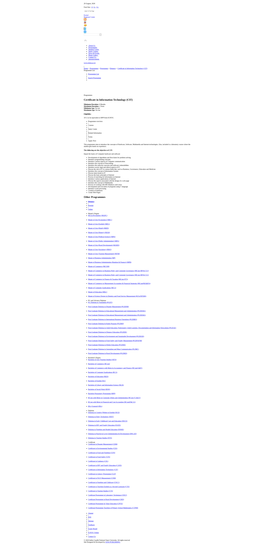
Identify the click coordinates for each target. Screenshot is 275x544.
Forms (90, 137)
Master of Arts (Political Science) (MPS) (101, 237)
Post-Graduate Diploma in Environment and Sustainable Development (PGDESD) (116, 336)
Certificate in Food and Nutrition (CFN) (101, 453)
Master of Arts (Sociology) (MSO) (99, 249)
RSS (89, 517)
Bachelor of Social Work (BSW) (99, 389)
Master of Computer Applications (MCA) (102, 288)
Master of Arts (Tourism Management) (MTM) (104, 254)
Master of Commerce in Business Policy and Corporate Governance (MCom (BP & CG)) (118, 271)
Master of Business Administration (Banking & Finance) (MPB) (109, 262)
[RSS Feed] (85, 20)
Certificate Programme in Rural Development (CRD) (106, 499)
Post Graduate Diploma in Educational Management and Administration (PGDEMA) (117, 311)
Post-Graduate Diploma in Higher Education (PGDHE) (107, 345)
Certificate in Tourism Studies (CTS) (100, 491)
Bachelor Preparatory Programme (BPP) (101, 393)
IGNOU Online (93, 533)
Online (90, 209)
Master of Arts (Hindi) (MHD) (98, 228)
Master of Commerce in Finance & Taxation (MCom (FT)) (108, 279)
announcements (93, 59)
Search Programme (94, 78)
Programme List (93, 74)
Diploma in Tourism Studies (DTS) (100, 438)
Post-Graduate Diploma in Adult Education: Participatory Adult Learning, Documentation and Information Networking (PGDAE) (132, 328)
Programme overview (95, 121)
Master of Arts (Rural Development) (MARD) (103, 245)
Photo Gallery (93, 55)
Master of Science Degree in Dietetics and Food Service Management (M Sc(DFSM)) (117, 296)
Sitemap (91, 521)
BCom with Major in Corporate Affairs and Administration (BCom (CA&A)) (114, 398)
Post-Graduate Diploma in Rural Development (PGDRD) (107, 353)
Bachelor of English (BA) (97, 381)
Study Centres (93, 51)
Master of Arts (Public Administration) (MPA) (103, 241)
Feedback (91, 525)
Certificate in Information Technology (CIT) (132, 68)
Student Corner (93, 49)
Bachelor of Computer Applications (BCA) (102, 372)
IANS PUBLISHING (112, 542)
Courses (91, 125)
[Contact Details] (85, 29)
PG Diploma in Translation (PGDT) (100, 302)
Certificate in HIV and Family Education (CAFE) (105, 465)
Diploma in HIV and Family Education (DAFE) (104, 425)
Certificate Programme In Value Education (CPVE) (105, 504)
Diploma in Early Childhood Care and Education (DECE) (107, 421)
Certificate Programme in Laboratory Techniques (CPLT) (107, 495)
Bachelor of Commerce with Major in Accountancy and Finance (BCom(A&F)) (115, 368)
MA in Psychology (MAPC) (97, 215)
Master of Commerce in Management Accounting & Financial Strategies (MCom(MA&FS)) (119, 283)
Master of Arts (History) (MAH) (99, 232)
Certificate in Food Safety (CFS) (99, 457)
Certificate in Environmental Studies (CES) (102, 448)
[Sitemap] (85, 32)
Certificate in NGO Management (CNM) (102, 478)
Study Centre (92, 129)
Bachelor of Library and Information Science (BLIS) (106, 385)
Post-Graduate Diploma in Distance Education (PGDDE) (107, 332)
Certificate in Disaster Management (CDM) (102, 444)
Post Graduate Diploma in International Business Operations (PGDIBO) (112, 319)
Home (86, 68)
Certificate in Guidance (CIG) (98, 461)
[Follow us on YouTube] (85, 23)
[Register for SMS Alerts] (85, 26)
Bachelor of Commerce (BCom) (99, 364)
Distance (113, 68)
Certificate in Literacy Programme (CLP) (102, 474)
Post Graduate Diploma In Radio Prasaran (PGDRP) (106, 324)
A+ (98, 7)
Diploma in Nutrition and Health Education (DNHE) (106, 429)
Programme (104, 68)
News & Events (94, 53)
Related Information (95, 133)
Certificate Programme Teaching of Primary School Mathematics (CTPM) (113, 508)
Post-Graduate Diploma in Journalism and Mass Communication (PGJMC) (113, 349)
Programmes (92, 47)
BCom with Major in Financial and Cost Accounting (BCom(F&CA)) (111, 402)
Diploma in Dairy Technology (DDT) (101, 417)
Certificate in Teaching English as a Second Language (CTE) (109, 487)
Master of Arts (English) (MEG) (99, 224)
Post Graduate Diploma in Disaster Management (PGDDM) (108, 307)
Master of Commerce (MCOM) (98, 266)
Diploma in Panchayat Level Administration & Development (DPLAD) (112, 434)
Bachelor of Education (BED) (98, 376)
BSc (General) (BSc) (95, 406)
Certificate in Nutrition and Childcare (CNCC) (104, 482)
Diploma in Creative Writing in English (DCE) (104, 412)
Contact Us (92, 57)
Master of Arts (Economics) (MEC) (100, 220)
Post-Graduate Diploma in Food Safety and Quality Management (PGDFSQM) (115, 341)
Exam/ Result (92, 529)
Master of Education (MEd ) (97, 292)
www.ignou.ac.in (89, 63)
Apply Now (92, 141)
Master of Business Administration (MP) (101, 258)
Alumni (90, 513)
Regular (90, 205)
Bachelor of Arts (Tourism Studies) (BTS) (102, 360)
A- (94, 7)
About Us (92, 46)
